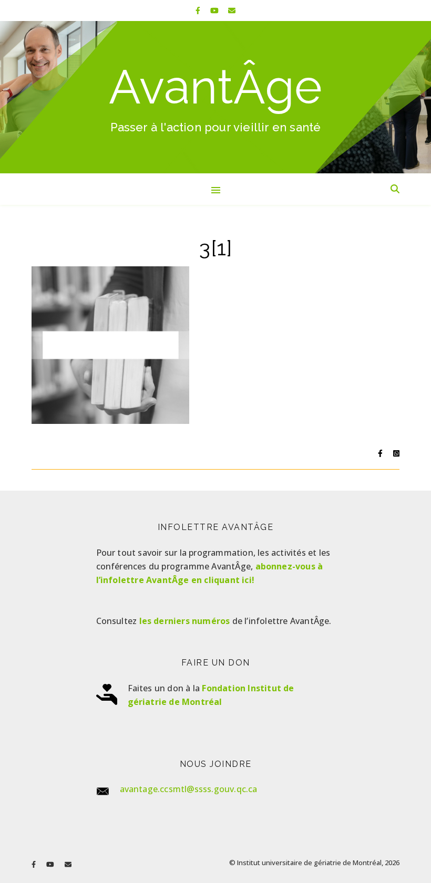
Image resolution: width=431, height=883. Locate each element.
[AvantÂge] (215, 97)
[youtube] (215, 10)
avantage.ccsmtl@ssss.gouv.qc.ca (189, 789)
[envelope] (231, 10)
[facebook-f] (199, 10)
